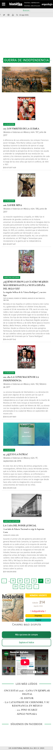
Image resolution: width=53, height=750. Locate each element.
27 (29, 586)
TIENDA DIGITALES (32, 6)
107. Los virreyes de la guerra (21, 128)
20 (20, 581)
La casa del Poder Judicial (19, 525)
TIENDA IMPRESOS (31, 3)
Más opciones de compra (26, 634)
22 (34, 581)
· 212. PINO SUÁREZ (26, 709)
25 (15, 586)
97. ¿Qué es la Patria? (15, 454)
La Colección (9, 124)
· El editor (26, 698)
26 (22, 586)
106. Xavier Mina (12, 205)
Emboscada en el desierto (26, 79)
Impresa (38, 615)
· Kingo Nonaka (26, 714)
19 (13, 581)
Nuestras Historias (11, 277)
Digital (38, 620)
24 (48, 581)
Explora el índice (26, 642)
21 (27, 581)
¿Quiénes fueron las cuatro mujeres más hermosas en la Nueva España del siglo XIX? (25, 285)
